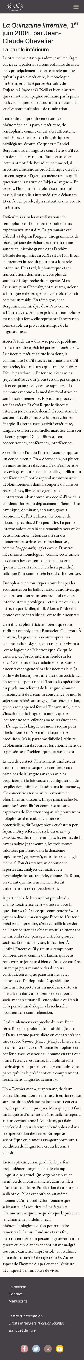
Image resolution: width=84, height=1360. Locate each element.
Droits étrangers (36, 1323)
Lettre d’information (26, 1316)
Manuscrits (18, 1301)
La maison (17, 1287)
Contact (16, 1294)
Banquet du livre (22, 1330)
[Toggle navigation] (76, 7)
